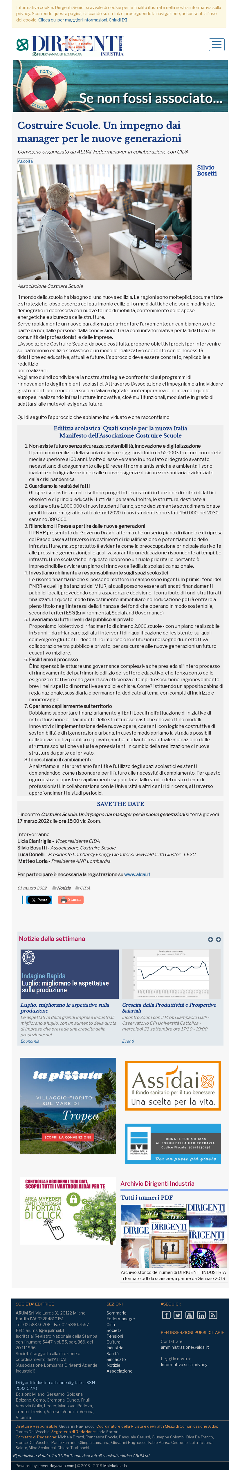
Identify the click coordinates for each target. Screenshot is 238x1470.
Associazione (120, 1370)
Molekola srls (115, 1465)
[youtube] (189, 1315)
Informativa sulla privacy (184, 1364)
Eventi (128, 1041)
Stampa (74, 899)
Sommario (117, 1312)
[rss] (213, 1315)
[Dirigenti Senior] (70, 47)
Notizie (64, 888)
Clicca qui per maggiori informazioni (72, 20)
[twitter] (177, 1315)
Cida (111, 1324)
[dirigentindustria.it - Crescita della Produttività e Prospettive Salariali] (171, 974)
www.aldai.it (137, 874)
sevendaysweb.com (56, 1465)
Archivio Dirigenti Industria (157, 1183)
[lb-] (120, 86)
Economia (29, 1041)
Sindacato (116, 1359)
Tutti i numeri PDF (147, 1198)
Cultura (113, 1341)
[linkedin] (201, 1315)
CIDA (85, 888)
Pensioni (115, 1336)
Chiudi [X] (118, 20)
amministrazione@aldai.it (185, 1347)
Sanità (113, 1353)
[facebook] (166, 1315)
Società (114, 1330)
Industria (115, 1347)
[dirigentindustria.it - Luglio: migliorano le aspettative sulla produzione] (69, 974)
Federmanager (121, 1318)
